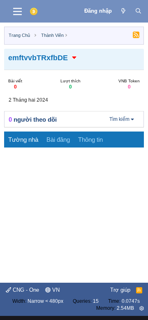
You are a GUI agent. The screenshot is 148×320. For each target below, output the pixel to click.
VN (55, 290)
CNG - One (25, 290)
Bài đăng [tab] (58, 139)
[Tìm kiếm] (138, 11)
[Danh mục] (17, 11)
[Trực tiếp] (123, 11)
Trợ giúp (120, 290)
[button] (74, 58)
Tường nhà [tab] (23, 139)
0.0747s (131, 301)
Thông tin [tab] (90, 139)
